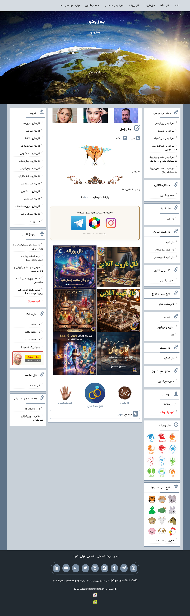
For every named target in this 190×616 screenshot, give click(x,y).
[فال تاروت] (118, 268)
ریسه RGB (168, 404)
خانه (177, 5)
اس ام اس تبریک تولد (163, 138)
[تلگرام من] (124, 568)
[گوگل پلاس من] (75, 568)
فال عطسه (35, 385)
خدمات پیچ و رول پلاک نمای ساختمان (28, 280)
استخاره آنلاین (92, 5)
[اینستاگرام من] (104, 568)
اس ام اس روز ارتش (164, 123)
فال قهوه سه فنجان (164, 249)
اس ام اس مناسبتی (114, 5)
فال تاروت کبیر (32, 130)
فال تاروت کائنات (31, 138)
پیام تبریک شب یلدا (30, 347)
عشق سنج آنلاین (166, 381)
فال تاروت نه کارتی (31, 183)
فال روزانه (134, 5)
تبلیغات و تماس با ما (70, 5)
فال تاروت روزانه (31, 123)
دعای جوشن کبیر (166, 327)
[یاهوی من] (133, 568)
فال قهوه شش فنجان (164, 257)
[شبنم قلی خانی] (65, 116)
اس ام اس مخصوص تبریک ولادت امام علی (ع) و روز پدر (163, 158)
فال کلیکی (169, 358)
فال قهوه (170, 242)
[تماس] (95, 568)
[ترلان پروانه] (95, 116)
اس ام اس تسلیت (166, 130)
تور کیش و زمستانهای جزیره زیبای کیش (28, 246)
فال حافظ (164, 5)
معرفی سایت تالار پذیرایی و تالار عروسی (28, 268)
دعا (86, 197)
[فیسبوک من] (114, 568)
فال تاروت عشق (32, 198)
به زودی (96, 21)
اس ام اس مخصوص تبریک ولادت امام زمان (163, 170)
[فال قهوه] (118, 311)
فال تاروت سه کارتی (30, 153)
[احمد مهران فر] (126, 116)
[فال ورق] (74, 354)
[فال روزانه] (74, 268)
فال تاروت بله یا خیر (30, 213)
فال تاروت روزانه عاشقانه (27, 206)
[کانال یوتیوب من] (66, 568)
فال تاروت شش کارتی (29, 175)
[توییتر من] (85, 568)
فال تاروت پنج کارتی (30, 168)
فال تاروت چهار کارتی (29, 160)
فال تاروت (150, 5)
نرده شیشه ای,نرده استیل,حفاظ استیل (32, 257)
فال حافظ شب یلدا (31, 339)
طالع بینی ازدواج (166, 303)
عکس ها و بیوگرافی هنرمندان (32, 417)
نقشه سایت (79, 588)
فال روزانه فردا (32, 408)
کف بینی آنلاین (167, 280)
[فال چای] (118, 354)
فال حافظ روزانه (32, 331)
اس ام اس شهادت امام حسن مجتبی (164, 147)
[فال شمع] (74, 311)
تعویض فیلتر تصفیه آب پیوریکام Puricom (30, 291)
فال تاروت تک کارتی (30, 145)
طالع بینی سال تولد (165, 540)
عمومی (120, 414)
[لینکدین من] (56, 568)
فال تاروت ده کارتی (30, 191)
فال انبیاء (170, 218)
